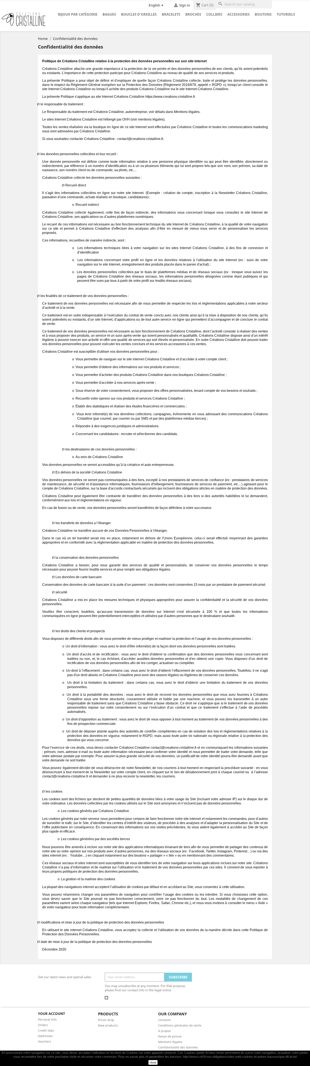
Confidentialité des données (178, 1047)
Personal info (47, 1019)
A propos (164, 1031)
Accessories (238, 14)
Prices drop (106, 1020)
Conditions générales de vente (179, 1025)
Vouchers (44, 1041)
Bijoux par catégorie (77, 14)
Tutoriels (286, 14)
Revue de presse (170, 1036)
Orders (43, 1025)
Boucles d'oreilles (139, 14)
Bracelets (171, 14)
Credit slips (46, 1030)
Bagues (109, 14)
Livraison (164, 1020)
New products (108, 1025)
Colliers (214, 14)
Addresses (45, 1036)
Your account (51, 1013)
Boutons (263, 14)
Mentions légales (170, 1042)
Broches (193, 14)
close (153, 1062)
